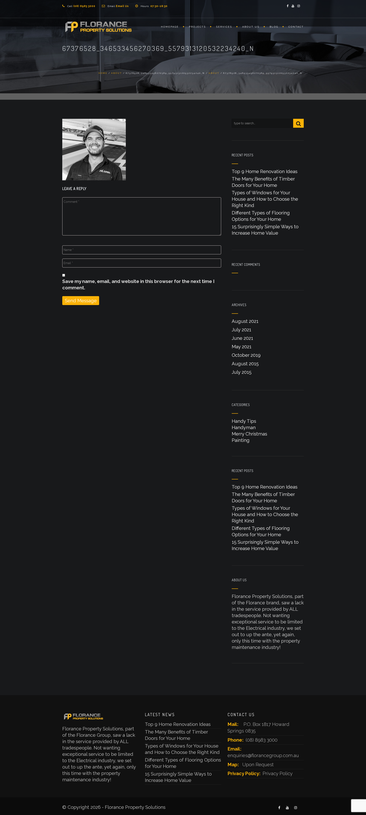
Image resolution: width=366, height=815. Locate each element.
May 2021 (241, 346)
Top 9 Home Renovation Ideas (264, 171)
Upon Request (258, 764)
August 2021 (245, 321)
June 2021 (242, 338)
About (116, 73)
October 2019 (246, 355)
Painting (241, 440)
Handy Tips (244, 421)
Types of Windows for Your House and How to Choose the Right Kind (265, 199)
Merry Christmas (249, 434)
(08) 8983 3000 (261, 740)
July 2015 (241, 372)
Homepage (170, 26)
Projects (197, 26)
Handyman (244, 427)
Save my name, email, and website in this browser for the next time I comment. (138, 284)
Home (102, 73)
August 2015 (245, 363)
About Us (250, 26)
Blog (274, 26)
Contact (296, 26)
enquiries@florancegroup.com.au (263, 755)
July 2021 (241, 329)
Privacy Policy (278, 773)
